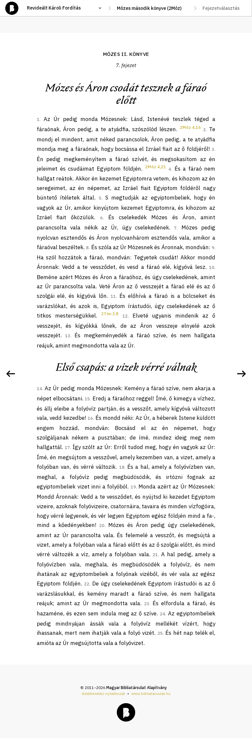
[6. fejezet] (10, 374)
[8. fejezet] (241, 374)
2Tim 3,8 (109, 314)
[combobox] (152, 8)
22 (86, 584)
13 (67, 336)
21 (155, 555)
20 (101, 525)
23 (146, 604)
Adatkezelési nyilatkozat (103, 693)
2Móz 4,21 (155, 167)
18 (121, 467)
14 (39, 389)
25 (160, 633)
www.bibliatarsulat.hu (151, 693)
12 (125, 316)
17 (67, 447)
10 (211, 267)
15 (87, 399)
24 (162, 614)
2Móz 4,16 (190, 127)
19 (133, 487)
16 (90, 418)
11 (113, 296)
